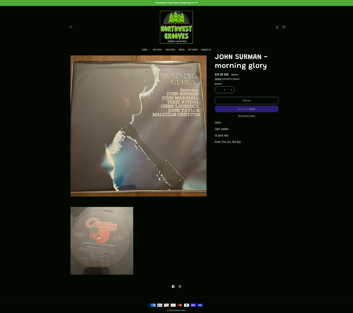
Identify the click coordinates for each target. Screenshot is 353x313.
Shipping (218, 79)
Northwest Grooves (179, 310)
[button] (71, 27)
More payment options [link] (246, 116)
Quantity (218, 84)
